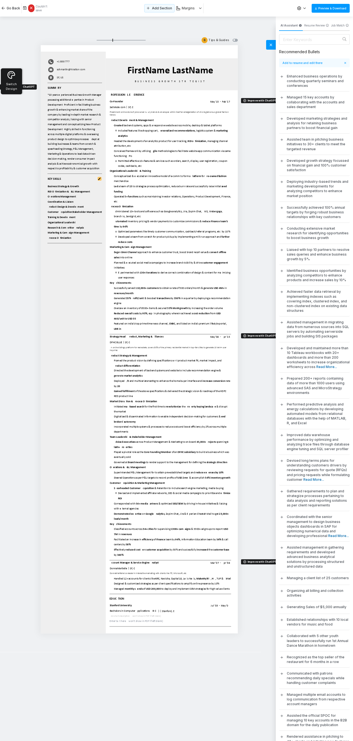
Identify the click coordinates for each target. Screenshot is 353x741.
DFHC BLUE (116, 342)
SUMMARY (54, 87)
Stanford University (121, 605)
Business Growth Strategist (170, 81)
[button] (302, 8)
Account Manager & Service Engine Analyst (134, 562)
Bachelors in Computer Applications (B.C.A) (134, 611)
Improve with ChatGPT (262, 100)
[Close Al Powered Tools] (271, 45)
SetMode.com (117, 107)
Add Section (162, 8)
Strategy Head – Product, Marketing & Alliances (136, 336)
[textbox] (75, 131)
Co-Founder (116, 101)
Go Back (12, 8)
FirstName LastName (170, 70)
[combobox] (189, 8)
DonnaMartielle (118, 568)
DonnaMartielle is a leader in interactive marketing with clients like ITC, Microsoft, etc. (149, 573)
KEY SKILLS (54, 178)
